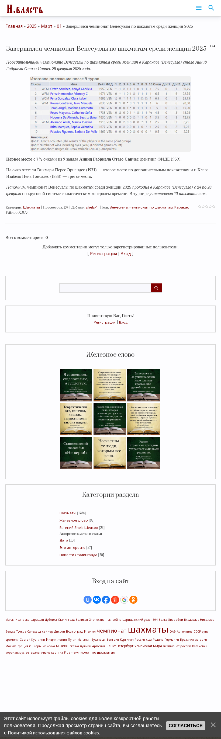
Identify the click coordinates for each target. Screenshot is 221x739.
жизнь (45, 652)
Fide (67, 652)
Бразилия (187, 639)
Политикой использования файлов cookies (53, 733)
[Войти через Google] (124, 600)
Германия (171, 639)
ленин (62, 639)
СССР (197, 631)
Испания (84, 639)
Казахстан (199, 646)
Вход (123, 322)
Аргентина (184, 631)
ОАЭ (173, 631)
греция (23, 646)
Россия (140, 639)
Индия (51, 639)
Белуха (10, 631)
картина (57, 652)
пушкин (85, 646)
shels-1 (92, 207)
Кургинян (127, 639)
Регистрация (105, 322)
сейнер (47, 631)
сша (149, 639)
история (201, 639)
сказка (74, 646)
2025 (32, 26)
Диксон (59, 631)
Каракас (181, 207)
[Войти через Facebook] (106, 600)
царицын (37, 620)
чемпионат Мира (148, 646)
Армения (98, 646)
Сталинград (66, 620)
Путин (72, 639)
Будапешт (98, 639)
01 (59, 26)
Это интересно (72, 547)
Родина (158, 639)
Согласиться (186, 725)
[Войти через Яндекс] (115, 600)
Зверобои (175, 620)
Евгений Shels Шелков (79, 527)
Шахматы (68, 513)
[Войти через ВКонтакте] (97, 600)
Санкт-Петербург (119, 646)
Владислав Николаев (199, 620)
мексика (49, 646)
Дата (64, 540)
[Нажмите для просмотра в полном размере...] (110, 113)
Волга (163, 620)
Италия (90, 631)
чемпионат (112, 630)
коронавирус (15, 652)
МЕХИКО (62, 646)
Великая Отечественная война (98, 620)
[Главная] (24, 8)
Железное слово (74, 520)
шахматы (148, 629)
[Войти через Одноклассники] (133, 600)
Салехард (34, 631)
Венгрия (112, 639)
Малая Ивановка (17, 620)
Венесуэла (119, 207)
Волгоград (74, 631)
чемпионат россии (177, 646)
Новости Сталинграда (78, 554)
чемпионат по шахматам (93, 652)
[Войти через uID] (88, 600)
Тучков (21, 631)
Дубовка (51, 620)
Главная (14, 26)
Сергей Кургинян (32, 639)
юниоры (35, 646)
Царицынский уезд (136, 620)
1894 (154, 620)
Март (47, 26)
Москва (10, 646)
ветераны (33, 652)
